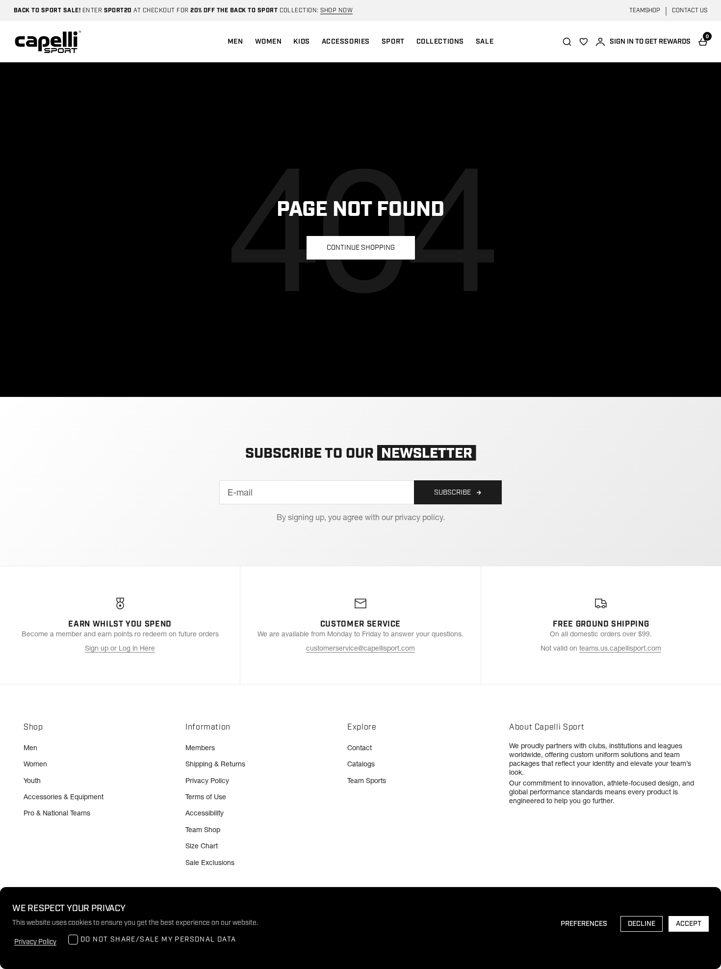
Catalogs (361, 763)
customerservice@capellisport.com (360, 648)
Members (200, 747)
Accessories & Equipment (63, 796)
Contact (359, 747)
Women (35, 763)
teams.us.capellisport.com (620, 648)
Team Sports (366, 780)
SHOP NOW (336, 10)
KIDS (301, 41)
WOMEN (268, 41)
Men (30, 747)
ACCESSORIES (346, 41)
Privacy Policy (207, 780)
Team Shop (202, 829)
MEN (235, 41)
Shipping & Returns (215, 763)
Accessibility (204, 813)
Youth (32, 780)
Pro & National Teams (57, 813)
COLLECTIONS (440, 41)
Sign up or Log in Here (120, 648)
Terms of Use (205, 796)
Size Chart (201, 845)
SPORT (393, 41)
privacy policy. (420, 517)
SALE (484, 41)
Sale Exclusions (209, 862)
